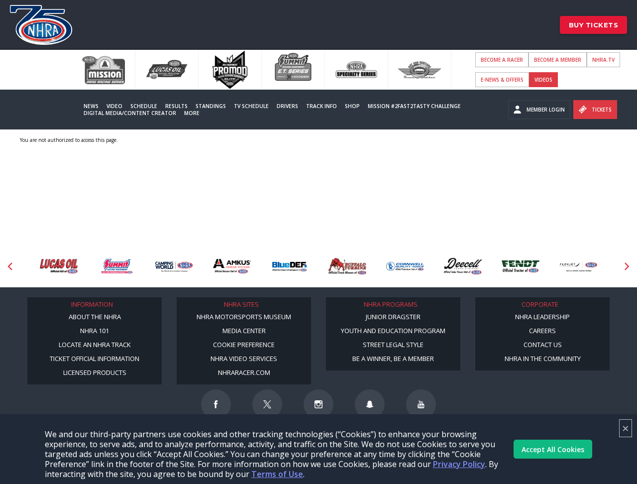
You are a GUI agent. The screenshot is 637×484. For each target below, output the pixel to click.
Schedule (143, 106)
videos (543, 79)
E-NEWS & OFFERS (502, 79)
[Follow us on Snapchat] (370, 404)
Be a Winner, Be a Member (393, 358)
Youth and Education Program (393, 330)
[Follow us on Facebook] (216, 404)
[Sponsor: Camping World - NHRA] (174, 266)
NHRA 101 (94, 330)
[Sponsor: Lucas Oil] (59, 266)
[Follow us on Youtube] (421, 404)
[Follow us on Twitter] (267, 404)
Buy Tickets (594, 25)
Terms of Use (277, 474)
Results (176, 106)
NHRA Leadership (542, 316)
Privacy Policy (459, 464)
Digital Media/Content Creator (130, 113)
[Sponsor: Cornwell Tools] (405, 266)
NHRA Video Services (244, 358)
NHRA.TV (603, 59)
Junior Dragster (393, 316)
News (91, 106)
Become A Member (557, 59)
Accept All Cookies (553, 449)
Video (114, 106)
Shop (352, 106)
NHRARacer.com (244, 372)
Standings (211, 106)
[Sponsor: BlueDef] (290, 266)
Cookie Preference (244, 344)
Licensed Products (94, 372)
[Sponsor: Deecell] (463, 266)
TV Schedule (251, 106)
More (192, 113)
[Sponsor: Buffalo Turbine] (347, 266)
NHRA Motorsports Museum (244, 316)
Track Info (321, 106)
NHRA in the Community (543, 358)
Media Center (244, 330)
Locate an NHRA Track (95, 344)
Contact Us (543, 344)
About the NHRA (95, 316)
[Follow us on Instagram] (318, 404)
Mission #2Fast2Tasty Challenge (414, 106)
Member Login (546, 109)
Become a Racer (502, 59)
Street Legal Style (393, 344)
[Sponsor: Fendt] (520, 266)
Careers (542, 330)
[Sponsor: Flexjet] (578, 266)
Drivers (287, 106)
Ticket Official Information (94, 358)
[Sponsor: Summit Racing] (116, 266)
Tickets (602, 109)
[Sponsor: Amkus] (232, 266)
